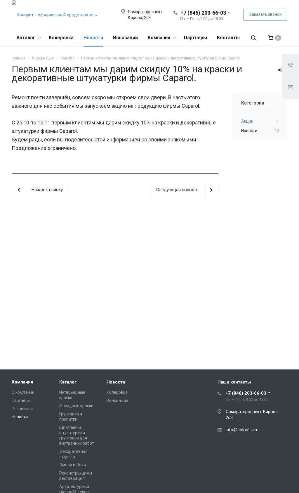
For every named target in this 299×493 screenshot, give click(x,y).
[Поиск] (253, 38)
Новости (93, 37)
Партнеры (195, 37)
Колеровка (61, 37)
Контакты (228, 37)
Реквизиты (22, 408)
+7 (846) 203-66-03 (203, 13)
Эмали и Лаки (72, 465)
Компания (159, 37)
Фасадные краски (76, 405)
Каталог (26, 37)
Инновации (125, 37)
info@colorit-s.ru (242, 429)
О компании (23, 392)
